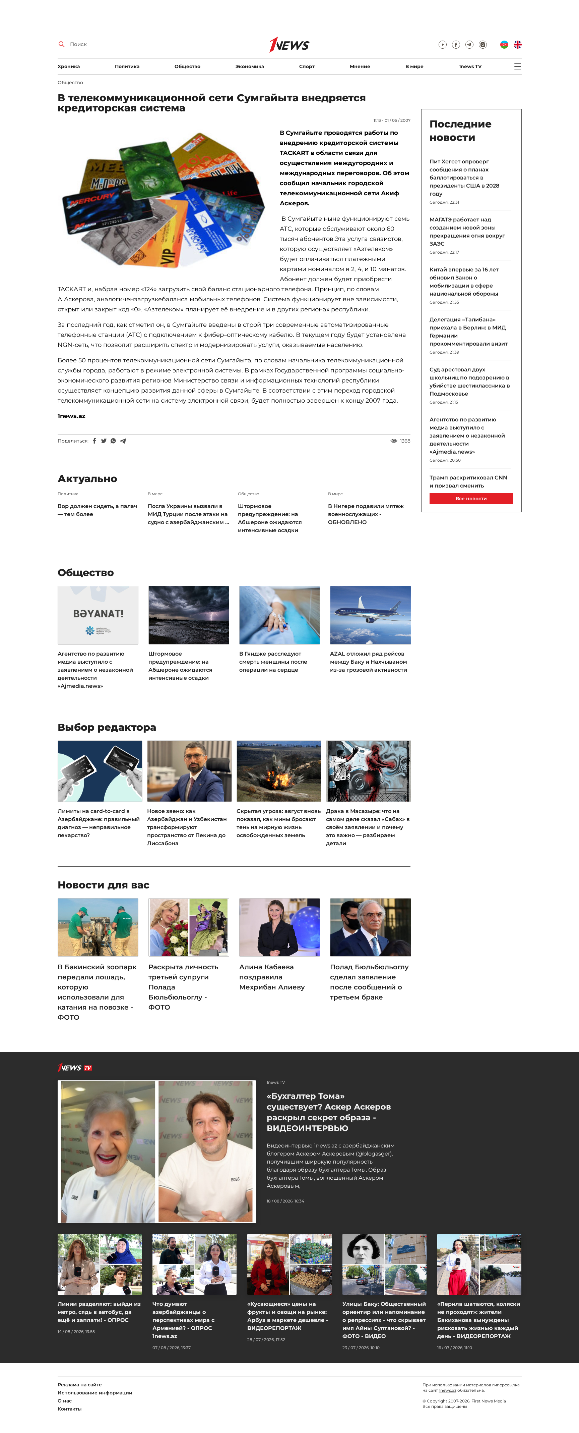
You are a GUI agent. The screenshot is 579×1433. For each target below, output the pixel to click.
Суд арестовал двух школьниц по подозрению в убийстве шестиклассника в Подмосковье (470, 381)
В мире (414, 66)
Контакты (70, 1408)
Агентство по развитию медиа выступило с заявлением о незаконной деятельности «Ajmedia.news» (95, 670)
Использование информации (95, 1392)
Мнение (360, 66)
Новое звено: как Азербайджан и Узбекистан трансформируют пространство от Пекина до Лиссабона (187, 827)
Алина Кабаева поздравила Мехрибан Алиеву (273, 977)
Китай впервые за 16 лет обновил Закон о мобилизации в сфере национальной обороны (464, 281)
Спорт (307, 66)
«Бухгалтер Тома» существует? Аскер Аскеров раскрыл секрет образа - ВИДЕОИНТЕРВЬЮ (329, 1112)
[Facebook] (94, 441)
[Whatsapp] (113, 441)
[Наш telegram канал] (469, 45)
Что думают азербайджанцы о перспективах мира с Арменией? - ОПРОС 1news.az (183, 1320)
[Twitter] (104, 441)
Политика (127, 66)
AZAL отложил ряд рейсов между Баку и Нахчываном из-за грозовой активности (368, 662)
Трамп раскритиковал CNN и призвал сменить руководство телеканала (468, 485)
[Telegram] (122, 441)
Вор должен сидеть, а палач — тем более (97, 510)
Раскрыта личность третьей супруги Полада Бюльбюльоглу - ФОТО (183, 987)
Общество (187, 66)
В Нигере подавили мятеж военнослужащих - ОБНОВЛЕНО (366, 514)
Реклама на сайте (80, 1384)
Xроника (69, 66)
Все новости (471, 499)
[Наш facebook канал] (456, 45)
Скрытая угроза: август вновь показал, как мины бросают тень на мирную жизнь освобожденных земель (279, 823)
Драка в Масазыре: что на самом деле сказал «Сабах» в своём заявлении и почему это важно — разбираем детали (368, 827)
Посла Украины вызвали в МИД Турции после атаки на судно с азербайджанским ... (188, 514)
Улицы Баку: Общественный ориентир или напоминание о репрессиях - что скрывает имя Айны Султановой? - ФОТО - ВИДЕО (384, 1320)
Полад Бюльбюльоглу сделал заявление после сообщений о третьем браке (369, 982)
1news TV (470, 66)
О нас (65, 1400)
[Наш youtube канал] (443, 45)
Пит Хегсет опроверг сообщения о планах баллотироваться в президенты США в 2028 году (464, 177)
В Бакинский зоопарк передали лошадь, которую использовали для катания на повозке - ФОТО (97, 992)
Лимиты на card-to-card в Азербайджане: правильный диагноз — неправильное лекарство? (99, 823)
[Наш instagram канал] (483, 45)
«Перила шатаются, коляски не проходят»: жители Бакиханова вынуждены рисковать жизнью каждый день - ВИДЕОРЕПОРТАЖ (478, 1320)
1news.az (447, 1390)
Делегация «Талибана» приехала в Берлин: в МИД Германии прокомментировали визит (469, 331)
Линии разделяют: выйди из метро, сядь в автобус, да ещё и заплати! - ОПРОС (99, 1312)
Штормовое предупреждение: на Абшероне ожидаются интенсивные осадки (270, 518)
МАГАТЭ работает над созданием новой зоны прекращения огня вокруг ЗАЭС (467, 231)
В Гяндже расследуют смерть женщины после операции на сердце (273, 662)
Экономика (250, 66)
